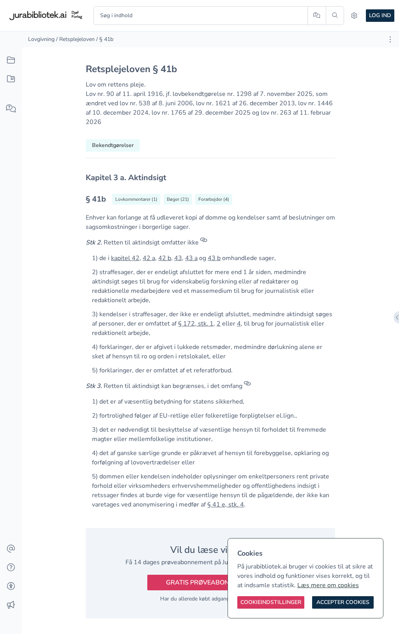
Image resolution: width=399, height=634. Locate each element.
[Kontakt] (11, 549)
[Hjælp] (11, 568)
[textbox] (210, 177)
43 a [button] (191, 258)
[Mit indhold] (11, 79)
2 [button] (219, 323)
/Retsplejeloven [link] (75, 39)
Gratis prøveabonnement (210, 582)
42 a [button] (149, 258)
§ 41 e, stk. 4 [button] (225, 504)
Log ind (380, 15)
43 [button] (178, 258)
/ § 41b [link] (104, 39)
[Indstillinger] (354, 15)
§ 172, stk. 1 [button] (196, 323)
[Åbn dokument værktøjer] (390, 39)
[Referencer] (203, 242)
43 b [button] (214, 258)
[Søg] (335, 16)
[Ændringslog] (11, 605)
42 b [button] (164, 258)
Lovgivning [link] (41, 39)
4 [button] (239, 323)
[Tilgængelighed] (11, 586)
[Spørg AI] (316, 16)
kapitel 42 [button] (125, 258)
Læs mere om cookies (328, 585)
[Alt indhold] (11, 60)
